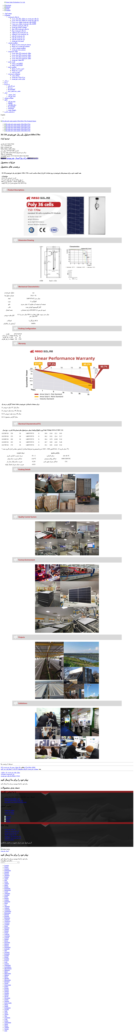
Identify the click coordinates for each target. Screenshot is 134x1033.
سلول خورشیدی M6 (18, 60)
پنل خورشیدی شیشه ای (11, 832)
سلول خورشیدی (13, 51)
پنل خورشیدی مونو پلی (7, 774)
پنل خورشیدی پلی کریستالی (20, 34)
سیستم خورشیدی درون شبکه (21, 46)
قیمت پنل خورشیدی (18, 41)
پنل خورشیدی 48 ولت (18, 39)
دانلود (6, 99)
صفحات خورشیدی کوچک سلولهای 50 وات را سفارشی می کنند (19, 769)
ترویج (6, 82)
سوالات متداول (8, 98)
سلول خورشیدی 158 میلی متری (21, 55)
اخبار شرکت (11, 96)
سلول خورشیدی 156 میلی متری (21, 53)
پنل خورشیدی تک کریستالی (20, 32)
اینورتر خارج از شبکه (18, 68)
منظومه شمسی (13, 43)
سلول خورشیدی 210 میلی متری (21, 58)
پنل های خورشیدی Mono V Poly (10, 776)
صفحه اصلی (8, 13)
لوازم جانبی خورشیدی (18, 79)
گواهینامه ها (11, 89)
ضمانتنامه (11, 108)
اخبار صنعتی (11, 94)
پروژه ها (10, 87)
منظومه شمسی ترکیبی (19, 48)
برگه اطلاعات (12, 105)
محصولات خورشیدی (14, 74)
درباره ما (7, 84)
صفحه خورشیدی (9, 810)
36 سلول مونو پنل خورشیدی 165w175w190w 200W (18, 767)
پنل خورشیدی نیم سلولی (11, 831)
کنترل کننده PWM (17, 65)
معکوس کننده (12, 67)
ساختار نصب (15, 75)
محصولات (7, 15)
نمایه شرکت (11, 101)
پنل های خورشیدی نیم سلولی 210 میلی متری (25, 20)
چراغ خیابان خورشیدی (18, 77)
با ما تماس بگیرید (9, 112)
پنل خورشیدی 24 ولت (18, 36)
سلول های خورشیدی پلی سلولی (10, 772)
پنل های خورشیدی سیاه (19, 30)
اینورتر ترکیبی (16, 72)
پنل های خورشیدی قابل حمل (20, 29)
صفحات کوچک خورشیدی (19, 27)
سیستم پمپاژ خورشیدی (19, 49)
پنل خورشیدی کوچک (10, 834)
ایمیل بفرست (5, 851)
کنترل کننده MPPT (17, 63)
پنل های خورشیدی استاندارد (20, 25)
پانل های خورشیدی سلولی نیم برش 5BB (24, 24)
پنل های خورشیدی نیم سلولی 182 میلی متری (25, 18)
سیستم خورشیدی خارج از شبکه (21, 44)
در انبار (6, 80)
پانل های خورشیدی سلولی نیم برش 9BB (24, 22)
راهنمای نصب (12, 110)
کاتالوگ (10, 103)
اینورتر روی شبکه (17, 70)
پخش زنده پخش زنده (14, 91)
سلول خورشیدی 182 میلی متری (21, 56)
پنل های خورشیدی (13, 17)
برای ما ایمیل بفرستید (17, 158)
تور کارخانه (11, 86)
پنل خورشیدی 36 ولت (18, 37)
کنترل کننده (11, 61)
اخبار (5, 93)
